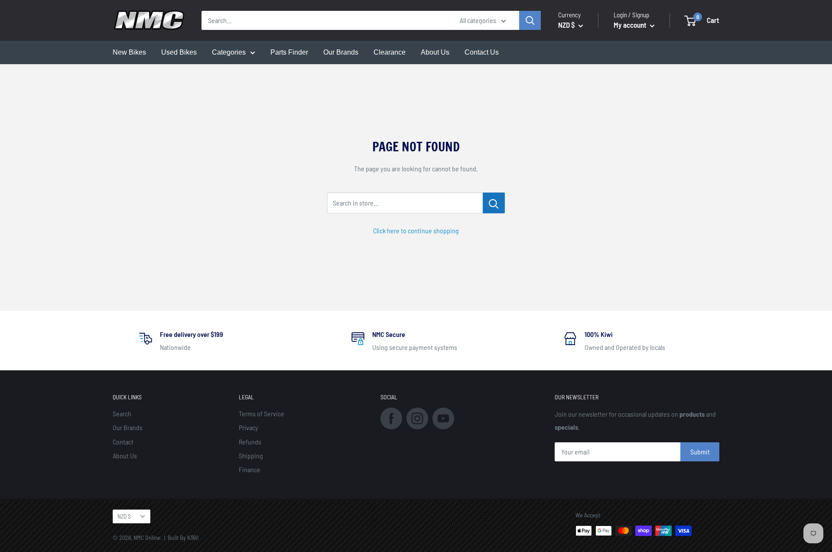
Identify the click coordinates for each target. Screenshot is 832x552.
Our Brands (340, 52)
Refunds (250, 442)
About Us (435, 52)
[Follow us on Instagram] (417, 417)
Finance (249, 469)
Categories (229, 52)
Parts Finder (289, 52)
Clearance (390, 52)
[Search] (530, 20)
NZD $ (124, 516)
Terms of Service (261, 413)
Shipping (251, 455)
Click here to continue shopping (416, 230)
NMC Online (146, 537)
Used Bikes (179, 52)
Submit (700, 451)
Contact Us (482, 52)
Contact (123, 442)
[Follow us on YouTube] (443, 417)
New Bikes (129, 52)
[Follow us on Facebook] (391, 417)
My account (631, 24)
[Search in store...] (494, 203)
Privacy (248, 427)
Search (122, 413)
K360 (192, 537)
